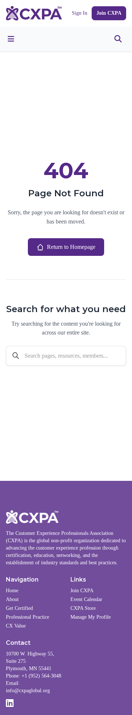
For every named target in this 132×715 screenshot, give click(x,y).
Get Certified (19, 608)
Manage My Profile (90, 617)
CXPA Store (83, 608)
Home (12, 590)
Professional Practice (27, 617)
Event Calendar (86, 599)
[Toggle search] (118, 39)
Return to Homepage (71, 247)
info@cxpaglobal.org (28, 690)
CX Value (16, 626)
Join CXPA (108, 13)
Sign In (79, 13)
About (12, 599)
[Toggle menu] (11, 39)
